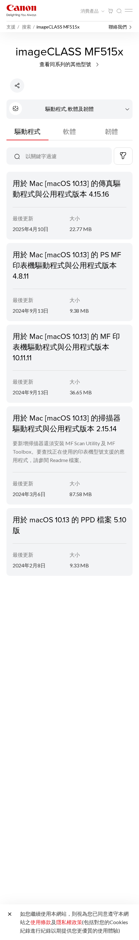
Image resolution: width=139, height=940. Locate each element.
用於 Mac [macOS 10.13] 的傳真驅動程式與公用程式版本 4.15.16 (67, 188)
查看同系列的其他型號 (65, 64)
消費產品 (90, 11)
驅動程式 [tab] (27, 131)
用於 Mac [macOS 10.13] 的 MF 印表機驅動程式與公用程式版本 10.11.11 (66, 347)
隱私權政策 (69, 922)
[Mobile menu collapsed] (129, 10)
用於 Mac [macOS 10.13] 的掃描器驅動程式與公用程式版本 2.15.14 (67, 423)
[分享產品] (17, 85)
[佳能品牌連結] (21, 11)
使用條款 (40, 922)
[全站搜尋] (119, 11)
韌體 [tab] (111, 131)
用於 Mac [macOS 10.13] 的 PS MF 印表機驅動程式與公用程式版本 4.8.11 (67, 265)
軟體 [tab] (69, 131)
